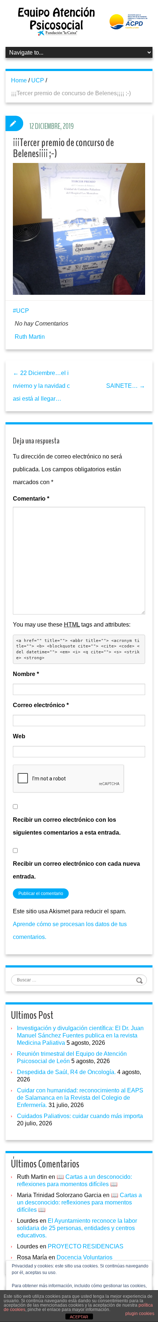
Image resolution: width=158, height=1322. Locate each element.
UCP (37, 80)
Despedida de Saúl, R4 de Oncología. (66, 1072)
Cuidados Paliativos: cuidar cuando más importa (80, 1116)
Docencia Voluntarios (84, 1257)
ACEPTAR (79, 1317)
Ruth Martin (30, 337)
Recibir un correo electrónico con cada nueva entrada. (76, 870)
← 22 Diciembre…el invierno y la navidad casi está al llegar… (41, 386)
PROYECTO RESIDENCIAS (85, 1246)
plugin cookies (139, 1313)
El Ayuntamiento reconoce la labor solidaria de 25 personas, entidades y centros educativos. (77, 1228)
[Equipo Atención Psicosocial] (79, 21)
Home (19, 80)
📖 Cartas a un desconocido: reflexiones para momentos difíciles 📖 (79, 1202)
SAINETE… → (125, 386)
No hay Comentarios (41, 323)
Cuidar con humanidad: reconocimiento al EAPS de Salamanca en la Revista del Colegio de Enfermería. (80, 1097)
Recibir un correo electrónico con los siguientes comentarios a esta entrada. (67, 826)
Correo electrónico (41, 705)
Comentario (31, 498)
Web (19, 736)
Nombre (26, 674)
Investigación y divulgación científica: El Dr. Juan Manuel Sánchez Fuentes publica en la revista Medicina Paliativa (80, 1035)
